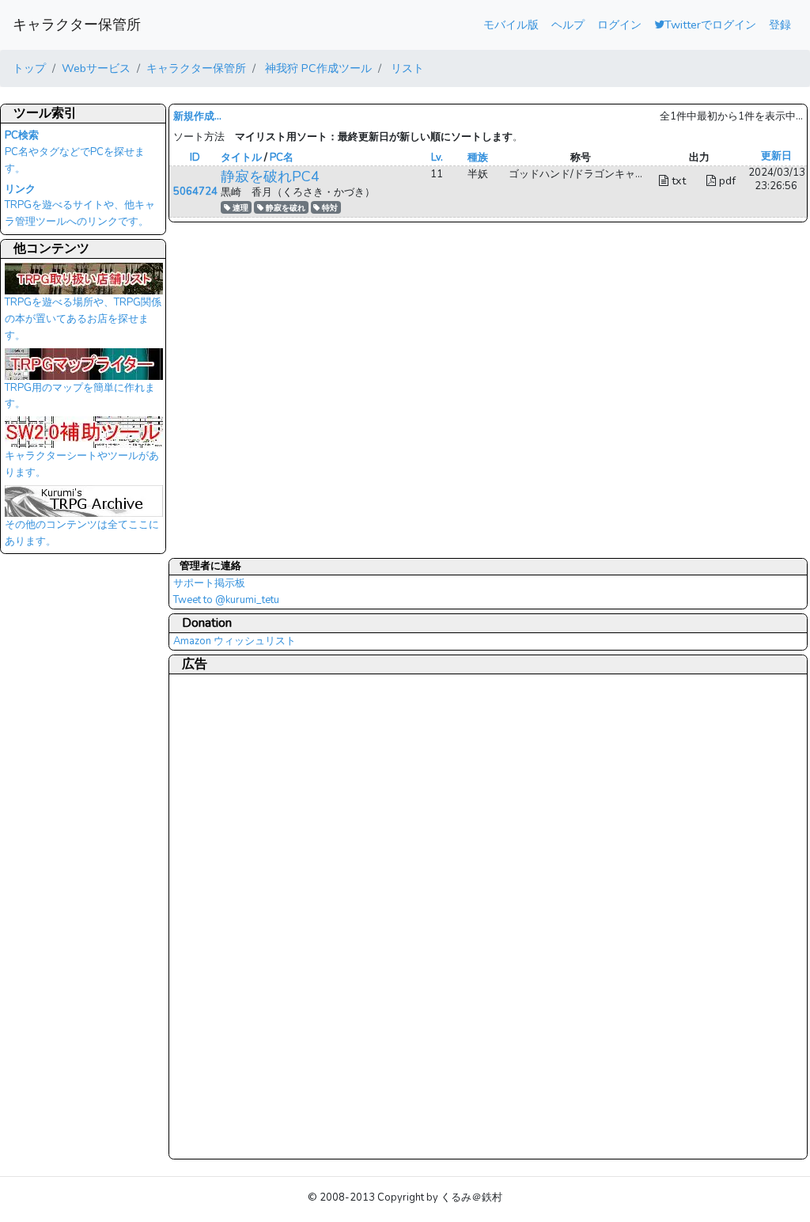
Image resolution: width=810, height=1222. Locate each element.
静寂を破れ (284, 208)
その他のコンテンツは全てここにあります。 (82, 533)
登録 (780, 24)
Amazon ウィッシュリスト (234, 641)
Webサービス (96, 68)
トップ (29, 68)
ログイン (619, 24)
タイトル (241, 157)
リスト (406, 68)
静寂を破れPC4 (270, 176)
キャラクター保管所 (77, 24)
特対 (329, 208)
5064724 (195, 191)
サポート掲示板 (209, 583)
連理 (239, 208)
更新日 (776, 156)
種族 (477, 157)
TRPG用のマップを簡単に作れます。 (80, 396)
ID (195, 157)
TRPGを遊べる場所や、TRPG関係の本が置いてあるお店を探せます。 (83, 318)
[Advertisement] (236, 915)
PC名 (281, 157)
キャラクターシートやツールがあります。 (82, 464)
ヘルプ (568, 24)
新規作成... (197, 116)
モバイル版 (511, 24)
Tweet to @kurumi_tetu (226, 600)
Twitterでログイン (710, 24)
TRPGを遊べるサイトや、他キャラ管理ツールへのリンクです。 (80, 206)
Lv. (437, 157)
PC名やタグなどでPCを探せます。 (75, 152)
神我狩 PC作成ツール (317, 68)
